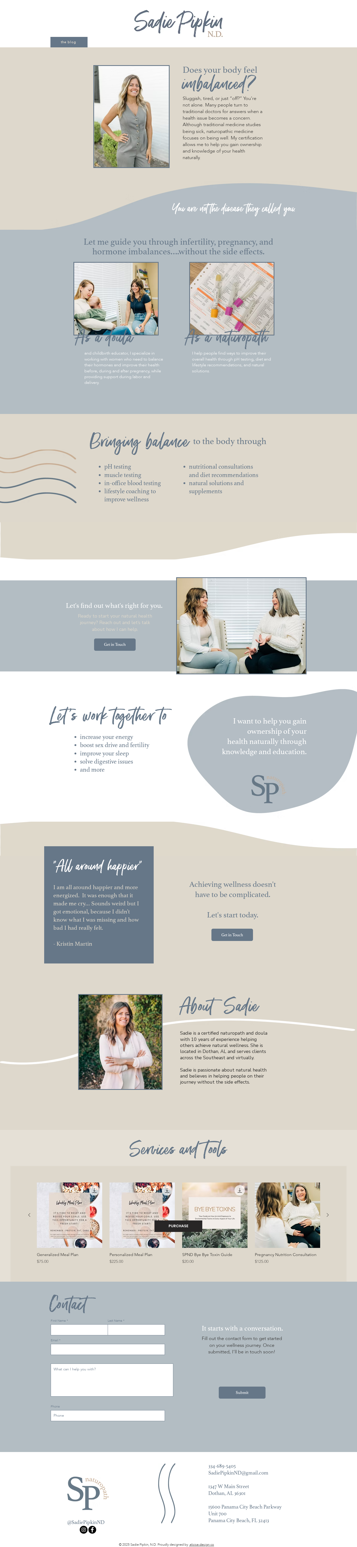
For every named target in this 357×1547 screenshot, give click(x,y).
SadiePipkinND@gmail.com (238, 1473)
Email (54, 1340)
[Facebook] (92, 1530)
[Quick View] (69, 1215)
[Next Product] (328, 1215)
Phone (55, 1406)
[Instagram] (84, 1530)
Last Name (115, 1320)
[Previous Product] (29, 1215)
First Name (58, 1320)
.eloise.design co (201, 1544)
